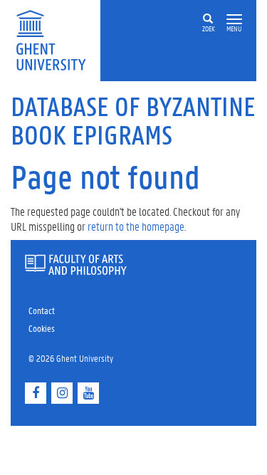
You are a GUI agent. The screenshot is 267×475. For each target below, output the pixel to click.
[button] (234, 19)
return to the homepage (136, 226)
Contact (41, 310)
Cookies (41, 328)
